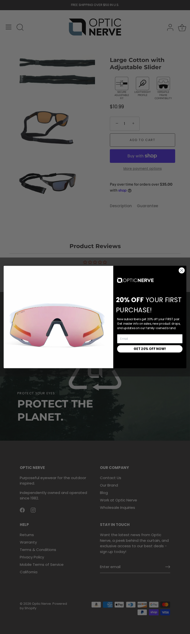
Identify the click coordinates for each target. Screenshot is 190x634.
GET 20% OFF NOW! (150, 348)
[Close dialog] (181, 270)
